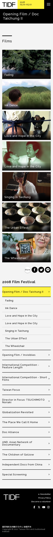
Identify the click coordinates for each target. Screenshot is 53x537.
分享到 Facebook (35, 270)
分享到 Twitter (41, 270)
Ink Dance (11, 308)
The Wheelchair (15, 346)
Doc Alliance (10, 432)
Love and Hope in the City (21, 315)
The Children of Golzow (18, 454)
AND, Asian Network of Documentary (17, 443)
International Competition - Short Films (24, 378)
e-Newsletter (44, 494)
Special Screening (14, 474)
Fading (9, 300)
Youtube (43, 507)
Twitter (39, 507)
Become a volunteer (41, 501)
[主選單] (48, 4)
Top (48, 519)
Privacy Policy (44, 498)
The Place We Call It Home (20, 422)
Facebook (34, 507)
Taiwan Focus (11, 389)
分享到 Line (48, 270)
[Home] (8, 4)
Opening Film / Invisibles (18, 354)
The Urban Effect (16, 338)
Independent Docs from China (22, 464)
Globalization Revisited (17, 412)
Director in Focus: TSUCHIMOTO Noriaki (23, 401)
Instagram (48, 507)
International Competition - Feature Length (20, 366)
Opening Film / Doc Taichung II (22, 291)
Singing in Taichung (17, 330)
